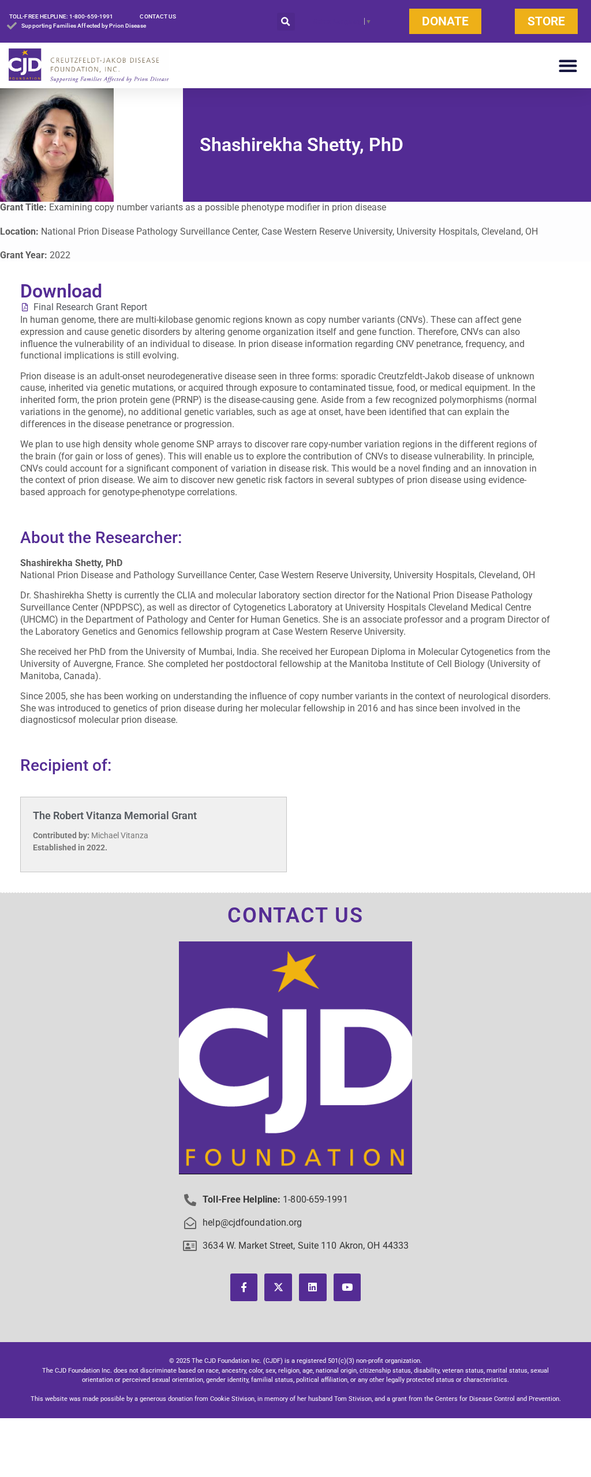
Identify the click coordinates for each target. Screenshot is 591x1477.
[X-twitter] (278, 1287)
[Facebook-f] (244, 1287)
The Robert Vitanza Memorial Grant (115, 815)
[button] (286, 22)
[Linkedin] (313, 1287)
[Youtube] (347, 1287)
